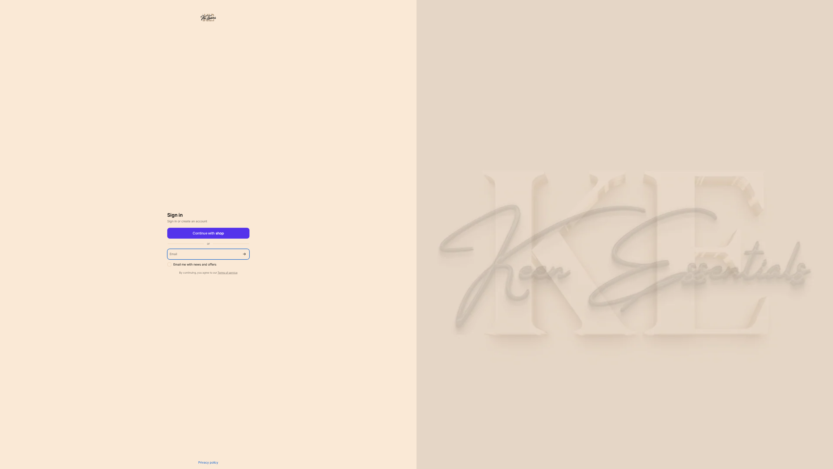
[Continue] (244, 254)
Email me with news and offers (194, 264)
